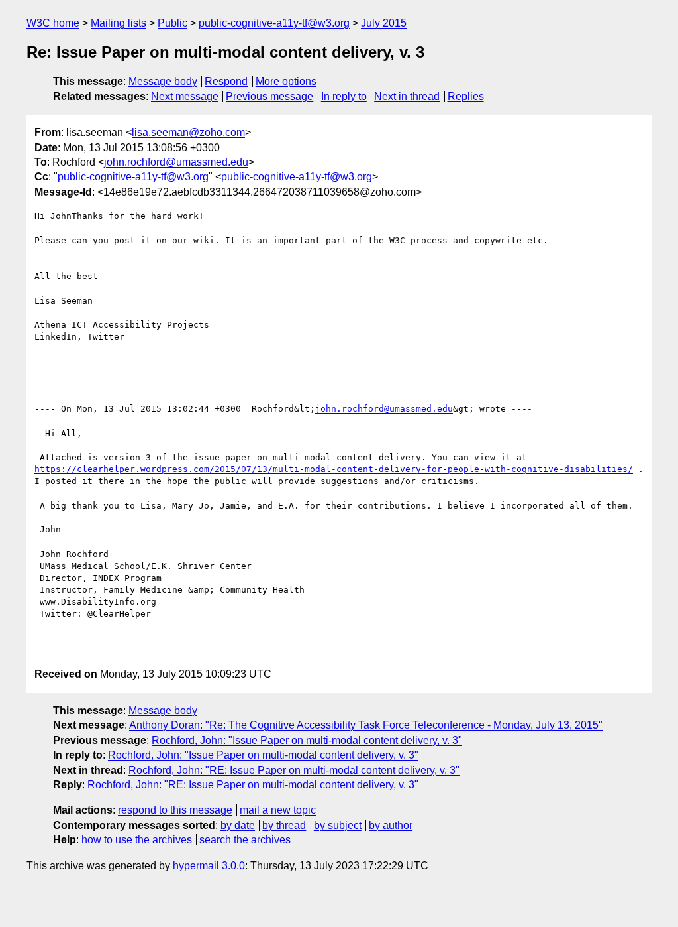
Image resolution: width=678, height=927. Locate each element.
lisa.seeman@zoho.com (188, 132)
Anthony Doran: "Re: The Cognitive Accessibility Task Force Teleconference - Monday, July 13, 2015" (366, 725)
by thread (284, 825)
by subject (338, 825)
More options (286, 81)
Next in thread (407, 96)
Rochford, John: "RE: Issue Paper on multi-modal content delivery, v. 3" (294, 770)
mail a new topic (278, 810)
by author (390, 825)
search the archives (245, 839)
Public (172, 23)
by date (237, 825)
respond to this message (175, 810)
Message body (162, 81)
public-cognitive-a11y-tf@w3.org (274, 23)
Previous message (269, 96)
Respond (226, 81)
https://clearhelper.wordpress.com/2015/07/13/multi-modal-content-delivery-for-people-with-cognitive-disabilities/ (333, 469)
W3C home (52, 23)
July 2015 (384, 23)
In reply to (344, 96)
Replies (466, 96)
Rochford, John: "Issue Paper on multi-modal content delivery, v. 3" (307, 740)
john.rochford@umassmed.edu (176, 162)
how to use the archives (136, 839)
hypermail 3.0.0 (209, 865)
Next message (184, 96)
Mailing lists (118, 23)
